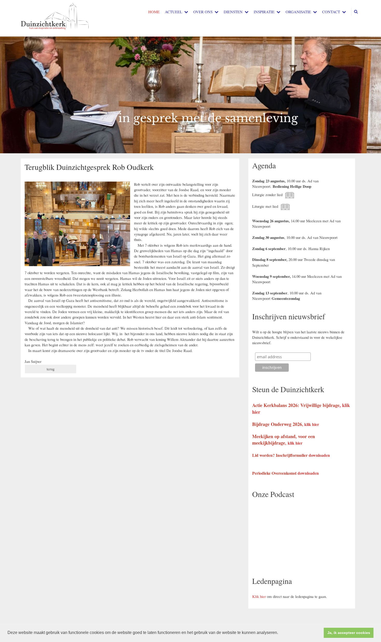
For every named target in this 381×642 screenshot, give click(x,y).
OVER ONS (203, 11)
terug (50, 368)
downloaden (319, 455)
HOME (154, 11)
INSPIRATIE (264, 11)
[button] (280, 633)
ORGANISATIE (298, 11)
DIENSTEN (233, 11)
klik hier (311, 424)
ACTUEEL (173, 11)
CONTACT (331, 11)
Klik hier (259, 596)
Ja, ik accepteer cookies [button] (348, 633)
